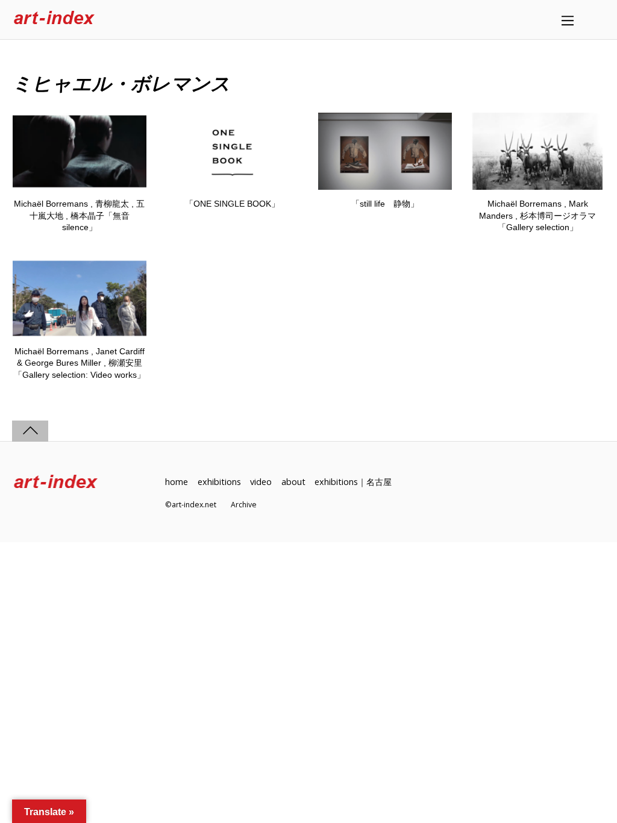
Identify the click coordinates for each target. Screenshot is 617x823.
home (176, 481)
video (261, 481)
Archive (244, 504)
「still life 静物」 (385, 203)
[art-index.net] (54, 20)
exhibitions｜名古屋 (353, 481)
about (293, 481)
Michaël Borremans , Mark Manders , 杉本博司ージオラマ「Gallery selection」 (537, 215)
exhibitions (219, 481)
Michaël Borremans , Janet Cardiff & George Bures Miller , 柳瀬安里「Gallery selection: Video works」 (79, 363)
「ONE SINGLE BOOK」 (232, 203)
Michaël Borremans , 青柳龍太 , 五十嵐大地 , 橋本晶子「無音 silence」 (79, 215)
